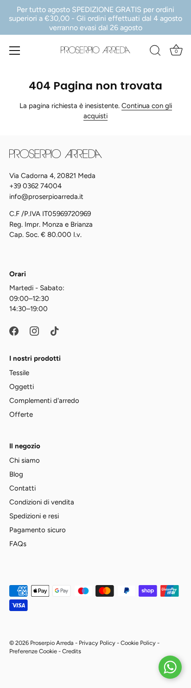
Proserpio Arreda (52, 642)
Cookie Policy (138, 642)
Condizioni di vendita (41, 502)
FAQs (17, 544)
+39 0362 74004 (35, 186)
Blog (16, 474)
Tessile (19, 373)
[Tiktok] (54, 330)
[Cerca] (155, 52)
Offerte (21, 414)
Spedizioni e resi (34, 516)
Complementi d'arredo (44, 400)
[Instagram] (34, 330)
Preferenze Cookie (33, 651)
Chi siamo (24, 460)
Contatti (22, 488)
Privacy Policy (97, 642)
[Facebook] (14, 330)
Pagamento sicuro (37, 530)
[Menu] (15, 50)
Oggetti (21, 386)
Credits (71, 651)
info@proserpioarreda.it (46, 196)
